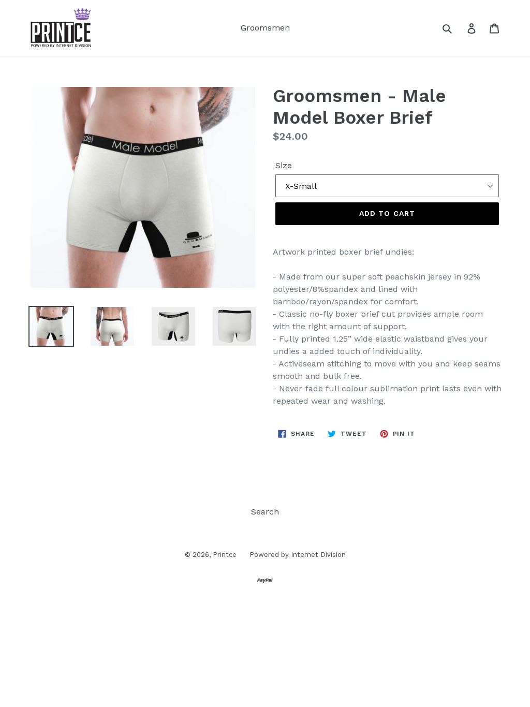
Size (283, 165)
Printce (225, 554)
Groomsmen (265, 28)
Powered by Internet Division (297, 554)
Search (265, 512)
